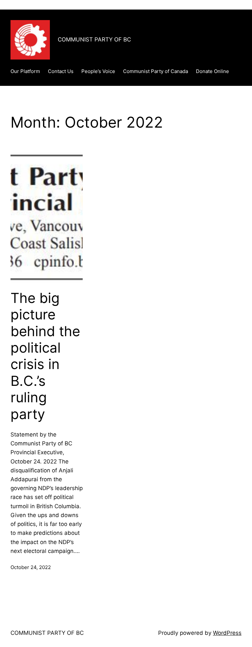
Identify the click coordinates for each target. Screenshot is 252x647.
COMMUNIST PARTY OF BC (94, 39)
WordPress (227, 633)
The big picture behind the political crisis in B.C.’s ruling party (45, 356)
